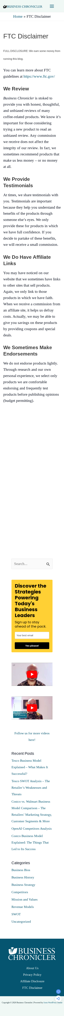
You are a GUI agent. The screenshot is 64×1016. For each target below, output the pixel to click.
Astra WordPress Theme (52, 1002)
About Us (32, 968)
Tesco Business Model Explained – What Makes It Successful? (29, 767)
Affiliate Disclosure (32, 981)
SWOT (16, 914)
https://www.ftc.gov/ (39, 76)
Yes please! (32, 645)
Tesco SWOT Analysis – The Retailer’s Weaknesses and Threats (30, 787)
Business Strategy (23, 884)
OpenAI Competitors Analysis (31, 828)
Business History (22, 877)
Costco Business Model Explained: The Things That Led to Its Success (30, 842)
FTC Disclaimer (32, 987)
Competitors (19, 892)
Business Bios (20, 870)
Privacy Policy (32, 974)
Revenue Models (22, 907)
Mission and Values (24, 899)
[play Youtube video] (32, 674)
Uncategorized (21, 921)
